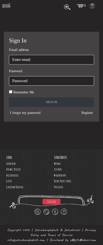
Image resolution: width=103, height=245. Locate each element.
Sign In (51, 102)
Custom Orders (14, 187)
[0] (80, 5)
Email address (19, 50)
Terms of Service (60, 235)
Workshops (60, 175)
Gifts (9, 181)
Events (58, 169)
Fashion (11, 164)
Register (87, 113)
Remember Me (23, 92)
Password (15, 71)
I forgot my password (25, 113)
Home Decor (13, 169)
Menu (57, 164)
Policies (58, 187)
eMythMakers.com (83, 240)
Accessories (12, 175)
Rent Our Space (63, 181)
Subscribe (51, 202)
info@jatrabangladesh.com (26, 240)
